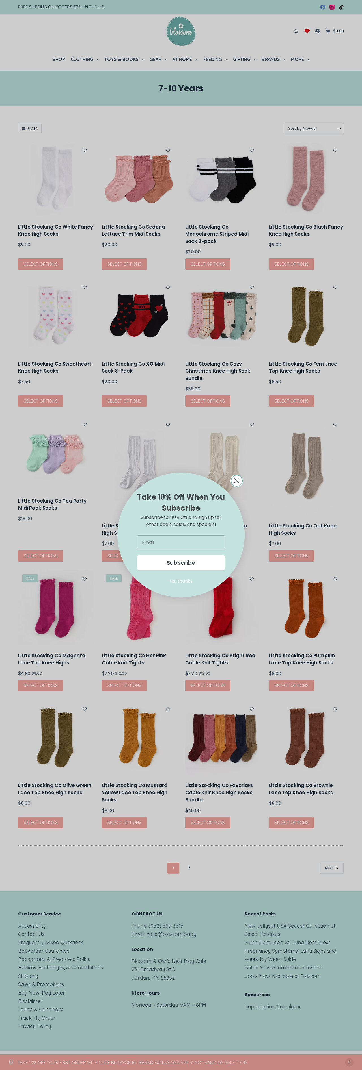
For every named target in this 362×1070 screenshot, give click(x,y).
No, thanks (181, 581)
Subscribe (181, 563)
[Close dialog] (236, 480)
